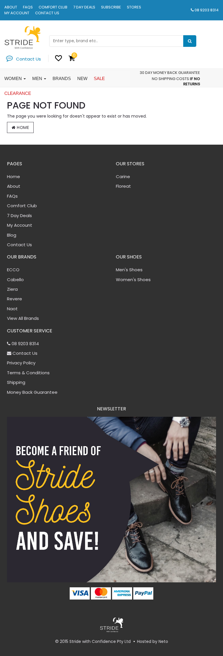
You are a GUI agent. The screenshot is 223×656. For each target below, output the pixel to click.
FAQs (28, 7)
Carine (123, 176)
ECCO (13, 270)
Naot (12, 309)
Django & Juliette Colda (38, 633)
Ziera (12, 289)
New (82, 78)
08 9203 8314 (207, 10)
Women (13, 78)
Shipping (16, 382)
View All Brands (23, 318)
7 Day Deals (84, 7)
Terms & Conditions (28, 373)
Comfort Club (53, 7)
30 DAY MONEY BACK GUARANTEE (170, 72)
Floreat (123, 186)
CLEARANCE (17, 93)
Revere (14, 299)
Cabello (15, 279)
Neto (163, 641)
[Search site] (189, 41)
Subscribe (111, 7)
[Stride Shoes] (22, 37)
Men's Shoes (129, 270)
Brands (62, 78)
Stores (134, 7)
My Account (16, 13)
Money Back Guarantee (32, 392)
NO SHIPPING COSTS (170, 78)
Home (22, 127)
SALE (99, 78)
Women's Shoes (133, 279)
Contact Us (47, 13)
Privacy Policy (21, 363)
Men (37, 78)
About (10, 7)
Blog (11, 235)
